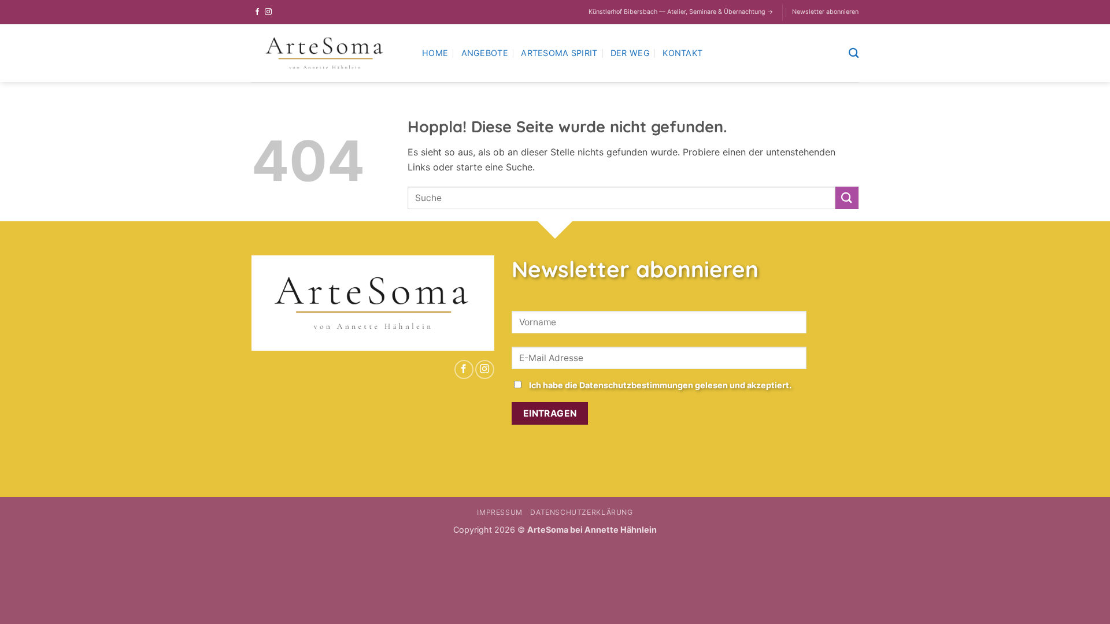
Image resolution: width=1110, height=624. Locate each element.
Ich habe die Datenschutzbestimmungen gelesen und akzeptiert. (660, 385)
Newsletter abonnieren (825, 12)
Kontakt (682, 53)
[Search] (854, 53)
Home (435, 53)
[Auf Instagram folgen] (268, 12)
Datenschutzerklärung (581, 512)
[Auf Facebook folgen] (257, 12)
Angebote (484, 53)
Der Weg (630, 53)
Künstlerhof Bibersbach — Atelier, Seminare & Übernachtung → (681, 12)
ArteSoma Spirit (559, 53)
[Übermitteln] (847, 198)
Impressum (500, 512)
